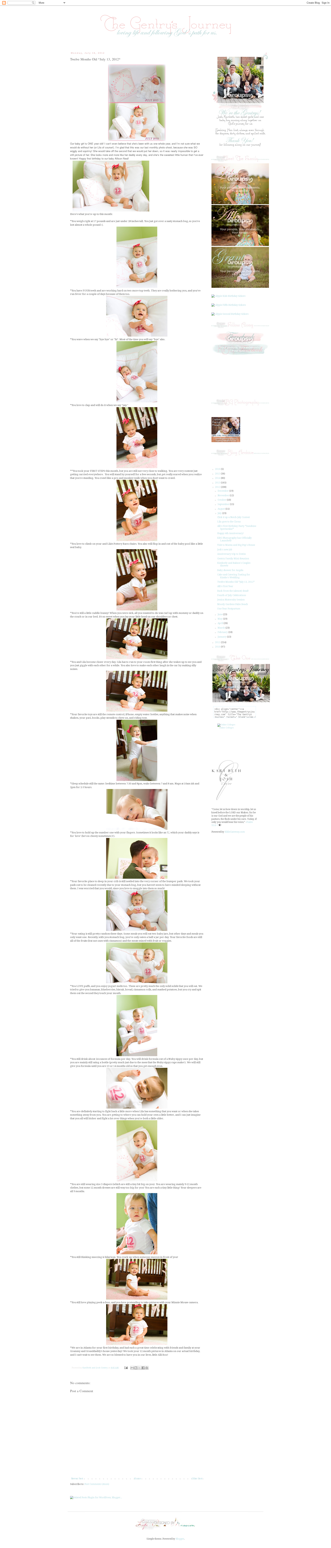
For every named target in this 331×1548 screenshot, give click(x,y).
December (223, 491)
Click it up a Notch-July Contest (233, 517)
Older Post (197, 1478)
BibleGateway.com (235, 832)
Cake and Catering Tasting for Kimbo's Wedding (233, 576)
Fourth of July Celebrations (231, 595)
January (222, 636)
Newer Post (77, 1478)
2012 (218, 487)
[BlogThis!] (136, 1368)
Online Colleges (226, 728)
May (220, 618)
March (221, 627)
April (221, 623)
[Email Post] (125, 1368)
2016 (218, 469)
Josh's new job (224, 549)
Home (137, 1478)
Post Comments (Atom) (96, 1484)
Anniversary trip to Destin (231, 554)
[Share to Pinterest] (147, 1368)
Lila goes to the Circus (229, 521)
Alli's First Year (225, 586)
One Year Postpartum (228, 608)
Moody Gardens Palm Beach (232, 604)
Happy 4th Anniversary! (230, 533)
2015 (218, 473)
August (221, 509)
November (224, 495)
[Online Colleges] (226, 725)
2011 (218, 642)
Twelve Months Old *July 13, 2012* (236, 582)
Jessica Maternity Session (231, 599)
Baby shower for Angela (230, 570)
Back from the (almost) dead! (233, 591)
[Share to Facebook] (143, 1368)
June (220, 614)
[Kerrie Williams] (165, 1529)
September (224, 504)
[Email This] (132, 1368)
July (220, 513)
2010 (218, 646)
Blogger (180, 1538)
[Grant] (240, 287)
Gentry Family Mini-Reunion (233, 558)
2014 (218, 478)
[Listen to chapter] (220, 825)
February (223, 632)
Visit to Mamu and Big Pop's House (236, 545)
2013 (218, 482)
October (222, 500)
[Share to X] (139, 1368)
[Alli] (240, 245)
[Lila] (240, 203)
